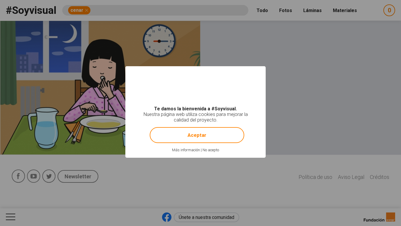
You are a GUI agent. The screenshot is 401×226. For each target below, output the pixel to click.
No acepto (211, 150)
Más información (186, 150)
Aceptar (197, 135)
